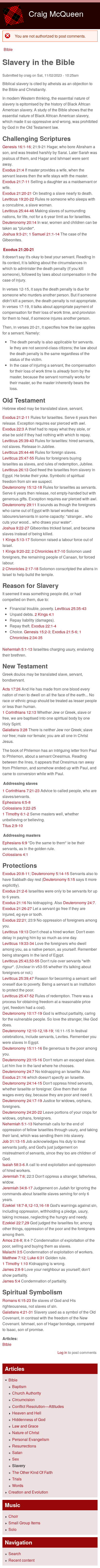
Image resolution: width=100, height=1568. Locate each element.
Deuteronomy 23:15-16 (22, 1060)
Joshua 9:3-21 (14, 234)
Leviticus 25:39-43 (18, 440)
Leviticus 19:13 (15, 931)
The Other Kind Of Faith (32, 1472)
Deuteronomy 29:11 (19, 504)
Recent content (21, 1560)
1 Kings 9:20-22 (16, 551)
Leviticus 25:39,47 (18, 978)
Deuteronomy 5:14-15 (50, 873)
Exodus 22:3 (13, 429)
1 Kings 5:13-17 (16, 539)
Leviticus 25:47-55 (18, 458)
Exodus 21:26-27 (17, 908)
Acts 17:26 (11, 689)
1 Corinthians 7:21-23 (21, 790)
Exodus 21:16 (14, 902)
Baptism (19, 1386)
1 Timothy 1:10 (15, 1263)
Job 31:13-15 (13, 1141)
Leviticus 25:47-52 (18, 996)
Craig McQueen (56, 13)
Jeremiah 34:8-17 (17, 1188)
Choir (13, 1516)
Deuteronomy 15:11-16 (22, 1048)
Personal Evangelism (30, 1439)
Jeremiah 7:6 (13, 1176)
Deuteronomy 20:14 (19, 222)
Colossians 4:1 (15, 854)
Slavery (18, 1465)
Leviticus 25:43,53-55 (20, 961)
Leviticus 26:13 (15, 469)
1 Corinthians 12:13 (19, 712)
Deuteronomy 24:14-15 (22, 1083)
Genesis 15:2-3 (37, 631)
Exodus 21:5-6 (64, 631)
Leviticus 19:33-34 (18, 943)
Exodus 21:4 (13, 170)
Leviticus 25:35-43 (70, 608)
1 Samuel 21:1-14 (44, 234)
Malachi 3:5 (12, 1252)
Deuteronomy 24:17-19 (22, 1100)
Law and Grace (25, 1426)
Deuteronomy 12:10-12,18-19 (27, 1030)
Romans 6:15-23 (16, 1300)
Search (14, 1553)
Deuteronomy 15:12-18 (22, 487)
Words (17, 1485)
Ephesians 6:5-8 (16, 802)
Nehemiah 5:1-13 (17, 649)
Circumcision (23, 1399)
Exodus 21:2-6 (14, 891)
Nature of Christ (25, 1432)
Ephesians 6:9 (14, 842)
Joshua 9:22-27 (15, 528)
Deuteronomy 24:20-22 (22, 1112)
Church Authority (26, 1393)
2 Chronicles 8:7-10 (48, 551)
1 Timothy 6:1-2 (15, 814)
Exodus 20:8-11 (16, 873)
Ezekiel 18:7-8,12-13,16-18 (25, 1205)
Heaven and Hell (26, 1413)
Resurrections (24, 1446)
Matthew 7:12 (13, 1257)
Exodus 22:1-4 (43, 626)
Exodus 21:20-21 (17, 193)
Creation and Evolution (28, 1492)
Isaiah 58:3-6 (13, 1164)
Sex (15, 1459)
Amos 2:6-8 (12, 1240)
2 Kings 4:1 (44, 614)
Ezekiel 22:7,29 (15, 1223)
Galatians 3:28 (14, 729)
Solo (12, 1529)
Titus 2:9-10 (12, 825)
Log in (62, 1352)
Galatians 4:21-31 (17, 1312)
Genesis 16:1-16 (16, 146)
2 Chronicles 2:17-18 (20, 568)
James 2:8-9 (13, 1269)
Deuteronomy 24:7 (79, 902)
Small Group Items (24, 1523)
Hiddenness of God (28, 1419)
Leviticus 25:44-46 (18, 210)
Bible (8, 49)
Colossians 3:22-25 (19, 808)
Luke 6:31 (35, 1257)
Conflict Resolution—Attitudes (38, 1406)
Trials (17, 1479)
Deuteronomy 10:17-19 (22, 1013)
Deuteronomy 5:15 (59, 879)
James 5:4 (11, 1281)
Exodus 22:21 (14, 920)
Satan (17, 1452)
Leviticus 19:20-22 (18, 199)
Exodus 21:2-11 (16, 417)
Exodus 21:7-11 (16, 181)
